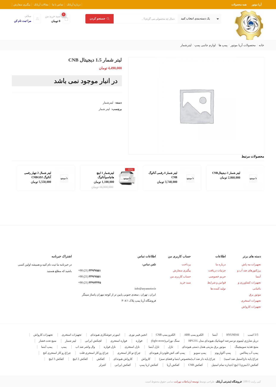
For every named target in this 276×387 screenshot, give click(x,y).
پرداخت (186, 264)
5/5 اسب (253, 334)
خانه (261, 45)
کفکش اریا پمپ (149, 365)
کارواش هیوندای (122, 358)
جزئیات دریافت (217, 270)
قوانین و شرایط (216, 282)
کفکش (101, 358)
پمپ (64, 346)
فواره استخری (118, 340)
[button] (199, 19)
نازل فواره (110, 346)
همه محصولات (238, 4)
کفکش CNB (195, 365)
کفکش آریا (173, 365)
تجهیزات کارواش (251, 306)
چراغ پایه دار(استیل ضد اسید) (241, 358)
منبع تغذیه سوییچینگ (246, 346)
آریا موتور (257, 4)
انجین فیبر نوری (138, 334)
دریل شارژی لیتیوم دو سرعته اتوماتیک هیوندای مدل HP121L (223, 340)
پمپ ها (223, 45)
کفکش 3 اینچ (56, 358)
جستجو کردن (97, 18)
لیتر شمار (104, 109)
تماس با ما (57, 4)
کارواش (145, 358)
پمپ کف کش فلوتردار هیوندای (167, 352)
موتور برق (255, 294)
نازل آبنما (154, 346)
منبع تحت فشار (47, 340)
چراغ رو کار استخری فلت (94, 352)
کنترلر (102, 365)
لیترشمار (185, 45)
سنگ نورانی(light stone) (165, 340)
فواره (139, 340)
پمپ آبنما (46, 346)
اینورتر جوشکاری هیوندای (105, 334)
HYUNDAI (232, 334)
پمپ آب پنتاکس (249, 352)
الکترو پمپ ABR (194, 334)
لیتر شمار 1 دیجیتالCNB (226, 173)
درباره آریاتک (73, 4)
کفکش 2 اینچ (80, 358)
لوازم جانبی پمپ (205, 45)
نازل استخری (132, 346)
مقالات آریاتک (41, 4)
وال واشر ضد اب (85, 346)
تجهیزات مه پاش (251, 264)
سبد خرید (185, 282)
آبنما (215, 334)
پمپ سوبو (200, 352)
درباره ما (221, 264)
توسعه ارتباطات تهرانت (186, 381)
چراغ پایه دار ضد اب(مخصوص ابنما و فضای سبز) (187, 358)
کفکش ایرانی (123, 365)
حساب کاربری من (180, 276)
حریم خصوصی (217, 276)
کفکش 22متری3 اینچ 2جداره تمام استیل (235, 365)
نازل (170, 346)
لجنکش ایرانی (93, 340)
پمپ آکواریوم (223, 352)
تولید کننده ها (218, 288)
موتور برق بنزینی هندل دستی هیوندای (204, 346)
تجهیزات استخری (251, 300)
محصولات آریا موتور (243, 45)
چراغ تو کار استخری (128, 352)
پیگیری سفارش (21, 4)
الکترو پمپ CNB (165, 334)
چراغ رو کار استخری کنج (57, 352)
